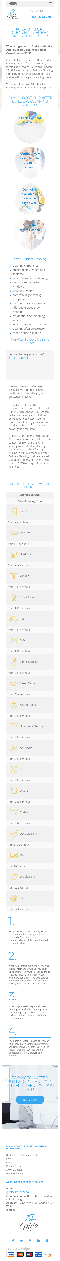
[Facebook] (13, 1241)
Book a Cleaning (14, 1173)
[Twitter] (21, 1241)
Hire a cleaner (30, 1099)
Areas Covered (14, 1169)
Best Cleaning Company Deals (22, 1154)
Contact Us (12, 1162)
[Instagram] (30, 1241)
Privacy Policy (13, 1166)
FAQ (8, 1158)
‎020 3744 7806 (21, 358)
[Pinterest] (47, 1241)
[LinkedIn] (38, 1241)
